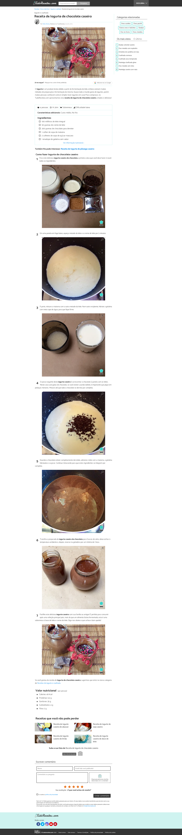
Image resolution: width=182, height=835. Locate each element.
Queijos (141, 27)
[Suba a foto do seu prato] (80, 754)
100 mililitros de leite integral (53, 121)
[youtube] (51, 824)
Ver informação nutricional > (73, 142)
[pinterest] (55, 824)
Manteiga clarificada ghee (127, 62)
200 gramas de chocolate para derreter (57, 128)
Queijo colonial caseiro (127, 44)
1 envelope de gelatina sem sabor (55, 139)
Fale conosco (71, 832)
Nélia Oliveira (46, 24)
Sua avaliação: (60, 790)
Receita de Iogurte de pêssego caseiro (77, 149)
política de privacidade (51, 795)
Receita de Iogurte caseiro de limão (61, 737)
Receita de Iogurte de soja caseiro (102, 726)
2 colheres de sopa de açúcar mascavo (57, 135)
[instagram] (47, 824)
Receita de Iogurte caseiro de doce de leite (100, 739)
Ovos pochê (137, 23)
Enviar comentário (102, 795)
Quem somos (62, 832)
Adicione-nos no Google (104, 83)
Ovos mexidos (138, 32)
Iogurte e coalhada (56, 9)
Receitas (36, 9)
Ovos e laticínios (44, 9)
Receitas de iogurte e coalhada (48, 683)
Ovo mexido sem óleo (126, 66)
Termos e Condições (82, 832)
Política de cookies (110, 832)
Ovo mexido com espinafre (128, 48)
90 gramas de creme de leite (53, 125)
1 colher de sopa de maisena (53, 132)
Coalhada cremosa (125, 55)
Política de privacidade (96, 832)
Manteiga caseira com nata (128, 69)
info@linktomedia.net (89, 806)
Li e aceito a (48, 794)
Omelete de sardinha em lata (129, 52)
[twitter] (42, 824)
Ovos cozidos (125, 23)
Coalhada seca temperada (128, 58)
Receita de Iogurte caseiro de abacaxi (61, 726)
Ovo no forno (125, 32)
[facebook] (38, 824)
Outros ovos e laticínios (127, 27)
